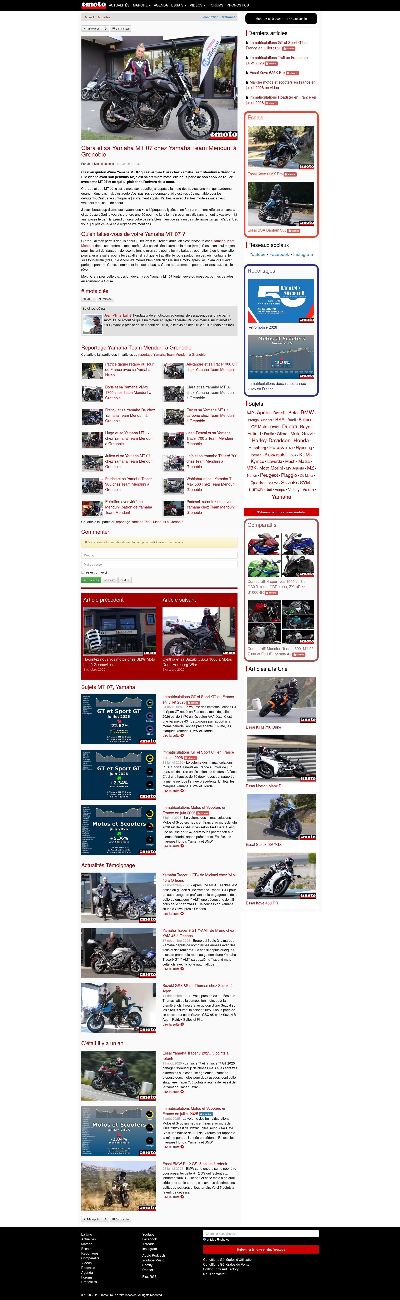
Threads (148, 1243)
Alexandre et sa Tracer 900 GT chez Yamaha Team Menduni (211, 366)
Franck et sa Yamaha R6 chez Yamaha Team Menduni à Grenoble (130, 415)
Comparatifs (262, 524)
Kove (292, 455)
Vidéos (86, 1262)
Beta (293, 412)
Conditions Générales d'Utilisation (228, 1259)
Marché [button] (141, 5)
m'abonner (228, 17)
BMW (307, 412)
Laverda (274, 461)
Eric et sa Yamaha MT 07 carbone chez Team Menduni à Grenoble (210, 415)
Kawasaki (275, 454)
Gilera (282, 433)
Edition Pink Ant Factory (221, 1269)
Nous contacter (214, 1273)
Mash (290, 461)
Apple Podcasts (154, 1255)
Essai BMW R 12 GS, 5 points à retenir (194, 1163)
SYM (305, 482)
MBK (251, 467)
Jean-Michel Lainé (99, 164)
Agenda (161, 5)
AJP (250, 412)
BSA (280, 419)
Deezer (147, 1269)
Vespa (280, 489)
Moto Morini (271, 468)
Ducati (289, 426)
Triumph (255, 489)
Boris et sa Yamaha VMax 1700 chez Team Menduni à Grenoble (128, 392)
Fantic (269, 433)
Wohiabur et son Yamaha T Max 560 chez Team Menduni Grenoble (210, 484)
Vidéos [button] (196, 5)
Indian (256, 454)
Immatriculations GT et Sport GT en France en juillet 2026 (277, 45)
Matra (304, 461)
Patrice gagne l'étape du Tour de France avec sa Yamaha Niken (129, 369)
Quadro (258, 483)
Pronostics (238, 5)
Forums (216, 5)
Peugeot (269, 474)
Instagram (303, 254)
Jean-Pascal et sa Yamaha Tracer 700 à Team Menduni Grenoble (209, 438)
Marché (86, 1243)
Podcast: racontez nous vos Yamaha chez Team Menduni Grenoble (210, 507)
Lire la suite (171, 735)
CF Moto (259, 426)
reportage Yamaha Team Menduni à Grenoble (172, 354)
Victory (294, 489)
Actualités (119, 5)
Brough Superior (260, 419)
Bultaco (305, 419)
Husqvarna (281, 447)
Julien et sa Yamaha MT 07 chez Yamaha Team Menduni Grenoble (129, 461)
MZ (310, 467)
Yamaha (107, 299)
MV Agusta (295, 468)
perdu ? (125, 580)
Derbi (274, 426)
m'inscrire (109, 580)
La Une (86, 1234)
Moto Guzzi (301, 433)
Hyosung (304, 447)
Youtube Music (153, 1260)
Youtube (257, 254)
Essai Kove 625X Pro (267, 72)
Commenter (122, 28)
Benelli (279, 412)
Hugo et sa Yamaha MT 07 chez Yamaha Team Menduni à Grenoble (129, 438)
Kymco (257, 461)
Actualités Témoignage (108, 865)
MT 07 (90, 299)
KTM (304, 454)
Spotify (147, 1264)
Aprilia (263, 412)
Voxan (308, 489)
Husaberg (257, 447)
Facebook (279, 254)
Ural (269, 489)
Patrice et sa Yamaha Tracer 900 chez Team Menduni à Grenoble (128, 484)
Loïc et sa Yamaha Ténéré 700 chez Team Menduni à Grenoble (211, 461)
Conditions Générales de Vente (226, 1264)
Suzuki (289, 482)
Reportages (261, 270)
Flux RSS (149, 1276)
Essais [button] (177, 5)
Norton (252, 475)
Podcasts (88, 1267)
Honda (301, 440)
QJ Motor (306, 475)
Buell (292, 419)
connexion (211, 17)
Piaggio (289, 474)
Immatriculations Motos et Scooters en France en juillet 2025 (194, 1110)
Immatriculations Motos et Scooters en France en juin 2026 (194, 809)
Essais (255, 117)
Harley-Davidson (271, 440)
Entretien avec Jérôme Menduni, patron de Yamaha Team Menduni (128, 507)
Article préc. (93, 28)
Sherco (273, 483)
